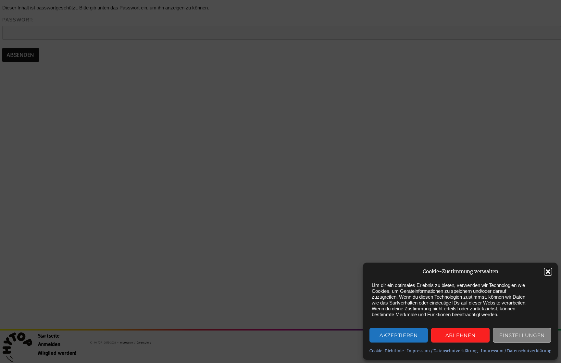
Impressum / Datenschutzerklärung (442, 350)
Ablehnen (460, 335)
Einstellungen (522, 335)
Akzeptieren (399, 335)
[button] (548, 271)
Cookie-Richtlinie (386, 350)
